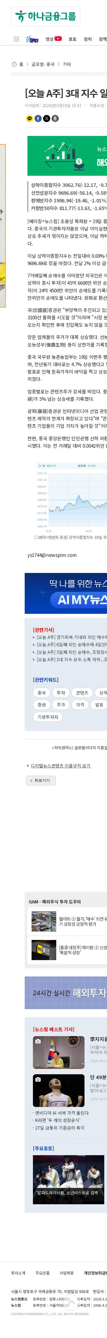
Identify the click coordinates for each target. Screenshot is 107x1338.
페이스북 (38, 118)
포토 (73, 39)
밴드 (55, 118)
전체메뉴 (16, 39)
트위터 (46, 118)
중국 (42, 692)
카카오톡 (29, 118)
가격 (80, 704)
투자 (61, 692)
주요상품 (42, 1273)
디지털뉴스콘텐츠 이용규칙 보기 (61, 765)
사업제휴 (67, 1273)
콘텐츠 (82, 692)
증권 (42, 704)
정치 (88, 39)
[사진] (59, 1051)
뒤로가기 (42, 780)
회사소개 (18, 1273)
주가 (61, 704)
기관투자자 (48, 717)
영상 (50, 39)
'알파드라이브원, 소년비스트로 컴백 (67, 1192)
